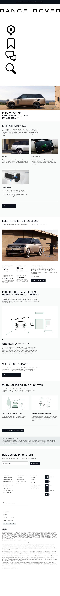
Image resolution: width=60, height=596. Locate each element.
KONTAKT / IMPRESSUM (8, 520)
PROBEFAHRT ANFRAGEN (8, 484)
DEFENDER (33, 477)
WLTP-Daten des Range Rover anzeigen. (10, 438)
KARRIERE (5, 514)
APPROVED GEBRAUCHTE (8, 490)
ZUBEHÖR (19, 483)
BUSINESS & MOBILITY (7, 492)
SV (3, 483)
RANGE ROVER (6, 475)
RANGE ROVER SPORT (7, 477)
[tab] (3, 340)
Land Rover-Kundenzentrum (21, 540)
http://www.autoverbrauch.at (7, 560)
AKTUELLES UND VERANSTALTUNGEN (35, 487)
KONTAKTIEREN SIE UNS (22, 481)
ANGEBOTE (5, 486)
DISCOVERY (33, 479)
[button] (30, 4)
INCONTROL (19, 477)
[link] (30, 19)
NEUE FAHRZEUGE (6, 488)
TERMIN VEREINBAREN (21, 479)
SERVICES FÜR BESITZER (22, 475)
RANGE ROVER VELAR (7, 479)
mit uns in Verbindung (20, 537)
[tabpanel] (30, 256)
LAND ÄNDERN (6, 511)
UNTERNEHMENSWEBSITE (36, 485)
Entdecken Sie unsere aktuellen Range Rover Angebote (30, 2)
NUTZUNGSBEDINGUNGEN (8, 517)
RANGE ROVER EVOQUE (8, 481)
